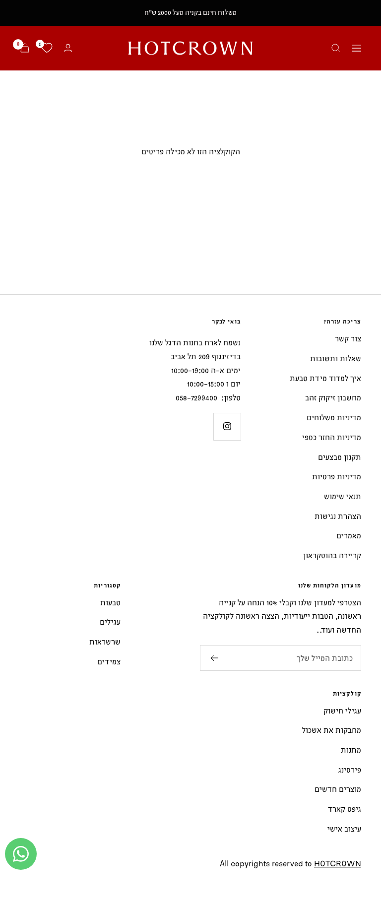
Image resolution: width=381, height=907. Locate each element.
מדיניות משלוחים (334, 417)
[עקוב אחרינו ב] (227, 426)
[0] (47, 48)
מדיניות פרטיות (336, 476)
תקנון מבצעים (339, 457)
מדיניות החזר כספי (331, 437)
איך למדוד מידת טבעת (325, 378)
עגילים (110, 622)
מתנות (351, 750)
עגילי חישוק (342, 710)
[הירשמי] (214, 657)
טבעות (110, 602)
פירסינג (349, 770)
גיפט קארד (344, 809)
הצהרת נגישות (338, 516)
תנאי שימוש (342, 496)
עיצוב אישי (344, 829)
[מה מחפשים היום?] (335, 48)
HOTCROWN (337, 863)
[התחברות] (68, 48)
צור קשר (348, 338)
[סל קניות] (25, 48)
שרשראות (105, 642)
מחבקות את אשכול (331, 730)
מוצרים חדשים (338, 789)
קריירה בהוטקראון (332, 555)
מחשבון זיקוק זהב (333, 397)
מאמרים (348, 535)
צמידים (109, 661)
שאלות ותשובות (335, 358)
